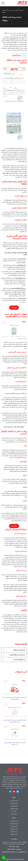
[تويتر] (17, 791)
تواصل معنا (14, 526)
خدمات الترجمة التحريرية (9, 537)
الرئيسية (21, 10)
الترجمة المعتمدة (14, 821)
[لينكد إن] (10, 791)
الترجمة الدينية (14, 826)
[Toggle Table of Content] (23, 55)
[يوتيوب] (14, 791)
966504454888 (11, 849)
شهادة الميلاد (7, 292)
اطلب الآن (14, 307)
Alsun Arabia (18, 859)
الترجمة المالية (14, 834)
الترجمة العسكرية (14, 823)
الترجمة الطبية (14, 829)
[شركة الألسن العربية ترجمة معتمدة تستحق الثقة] (22, 3)
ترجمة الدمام (14, 814)
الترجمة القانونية (14, 831)
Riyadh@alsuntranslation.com (9, 852)
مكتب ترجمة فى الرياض (12, 584)
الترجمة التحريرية (14, 800)
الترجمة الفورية (17, 555)
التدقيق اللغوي (14, 808)
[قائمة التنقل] (3, 3)
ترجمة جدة (14, 811)
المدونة (16, 10)
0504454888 (12, 846)
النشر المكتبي (14, 806)
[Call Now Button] (4, 858)
